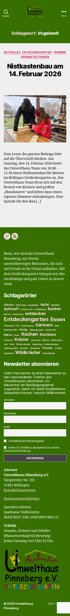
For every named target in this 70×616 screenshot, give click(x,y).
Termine (59, 52)
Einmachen (18, 314)
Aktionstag (20, 305)
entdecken (35, 313)
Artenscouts (26, 309)
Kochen (29, 334)
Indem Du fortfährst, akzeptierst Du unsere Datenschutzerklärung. (31, 449)
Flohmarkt (9, 326)
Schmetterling (50, 344)
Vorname (9, 399)
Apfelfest (55, 305)
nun (5, 344)
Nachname (10, 413)
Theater (47, 348)
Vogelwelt (8, 353)
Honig (23, 329)
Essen (57, 319)
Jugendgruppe (36, 330)
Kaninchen (50, 330)
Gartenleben (27, 326)
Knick (16, 335)
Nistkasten (56, 340)
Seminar (24, 348)
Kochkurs (48, 334)
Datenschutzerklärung (21, 499)
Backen (54, 308)
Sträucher (35, 348)
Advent (9, 304)
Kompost (8, 340)
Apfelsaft (11, 309)
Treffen (58, 348)
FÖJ (17, 326)
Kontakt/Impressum (19, 490)
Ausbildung (40, 309)
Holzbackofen (11, 330)
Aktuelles (12, 52)
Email (7, 426)
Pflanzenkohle (23, 344)
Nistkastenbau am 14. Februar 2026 (35, 70)
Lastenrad (36, 340)
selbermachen (11, 348)
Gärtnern (44, 324)
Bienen (7, 314)
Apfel (44, 304)
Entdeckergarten (37, 52)
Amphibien (33, 305)
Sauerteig (37, 344)
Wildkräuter (28, 352)
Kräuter (22, 339)
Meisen (45, 340)
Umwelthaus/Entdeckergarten (26, 440)
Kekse (8, 335)
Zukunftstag (48, 353)
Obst (11, 344)
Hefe (57, 326)
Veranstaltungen (35, 56)
